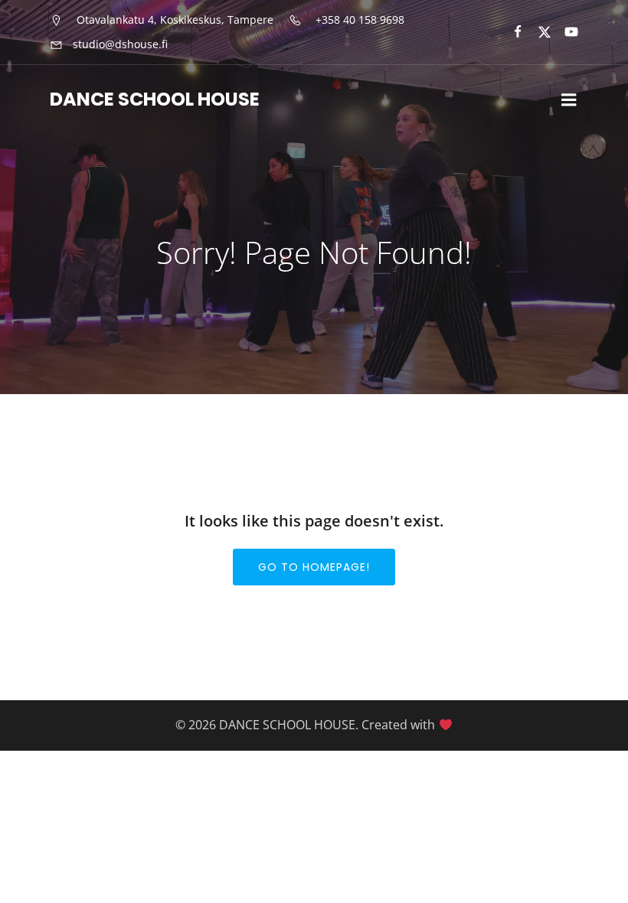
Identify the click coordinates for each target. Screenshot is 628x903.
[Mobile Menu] (569, 100)
